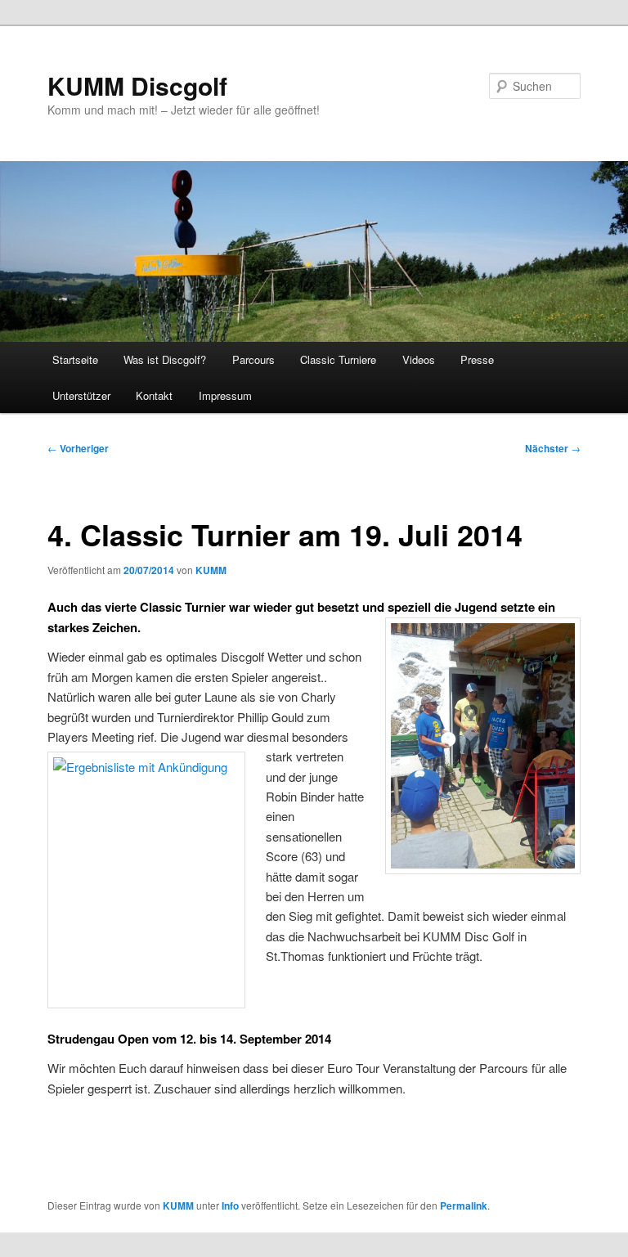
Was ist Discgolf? (164, 359)
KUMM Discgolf (137, 85)
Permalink (463, 1205)
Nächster (553, 448)
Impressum (225, 395)
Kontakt (154, 395)
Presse (477, 359)
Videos (418, 359)
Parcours (253, 359)
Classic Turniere (338, 359)
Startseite (75, 359)
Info (230, 1205)
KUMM (211, 570)
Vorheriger (78, 448)
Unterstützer (81, 395)
